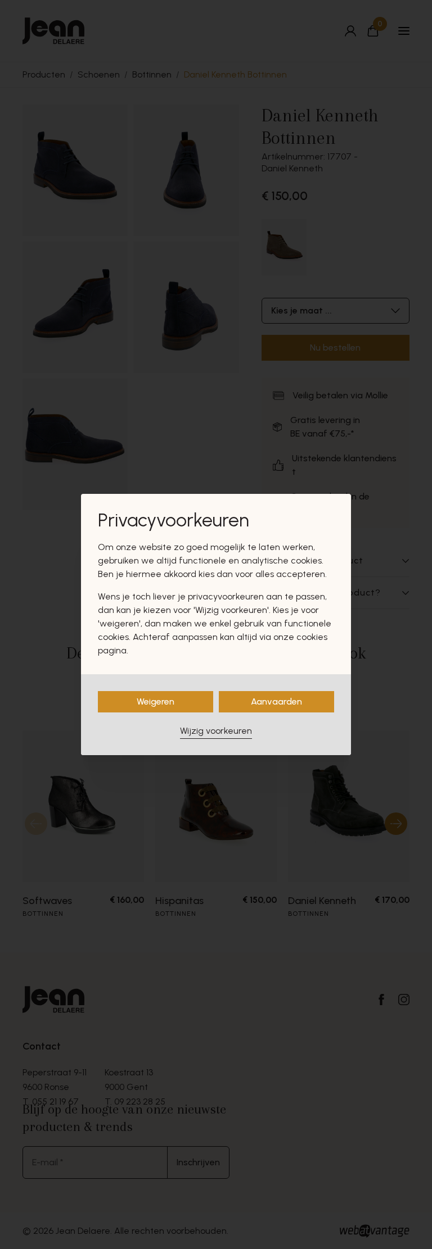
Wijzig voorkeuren (216, 730)
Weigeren (155, 701)
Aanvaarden (276, 701)
